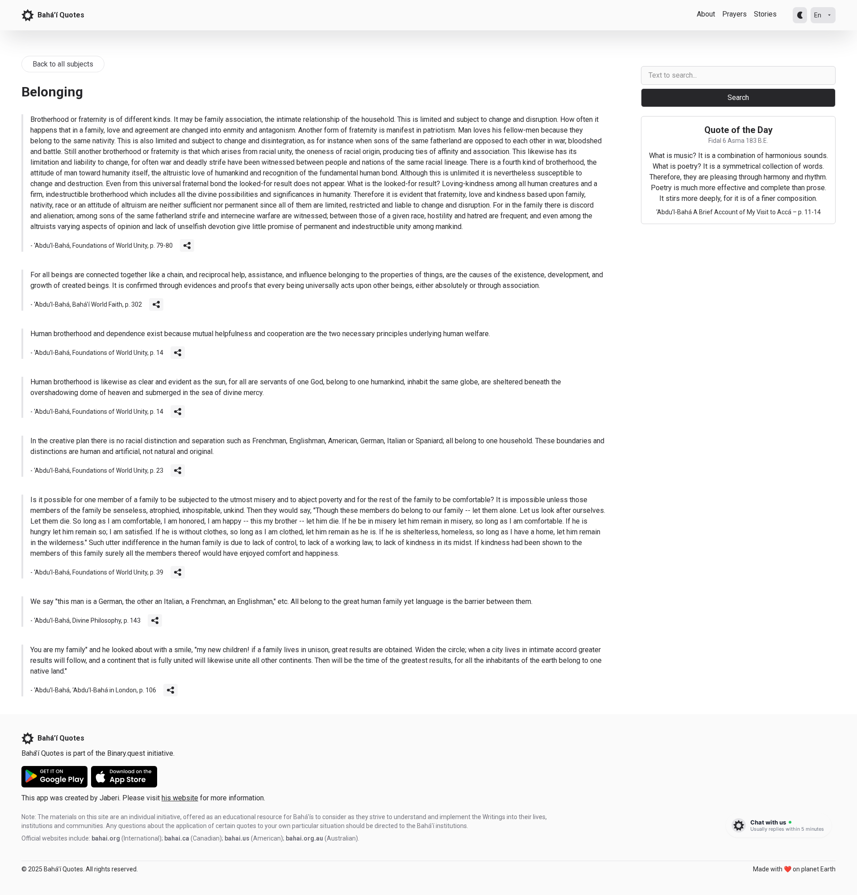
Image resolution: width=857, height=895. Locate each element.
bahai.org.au (304, 838)
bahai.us (237, 838)
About (706, 14)
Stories (765, 14)
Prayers (734, 14)
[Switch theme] (800, 15)
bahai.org (106, 838)
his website (180, 798)
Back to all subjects (63, 64)
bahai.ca (176, 838)
